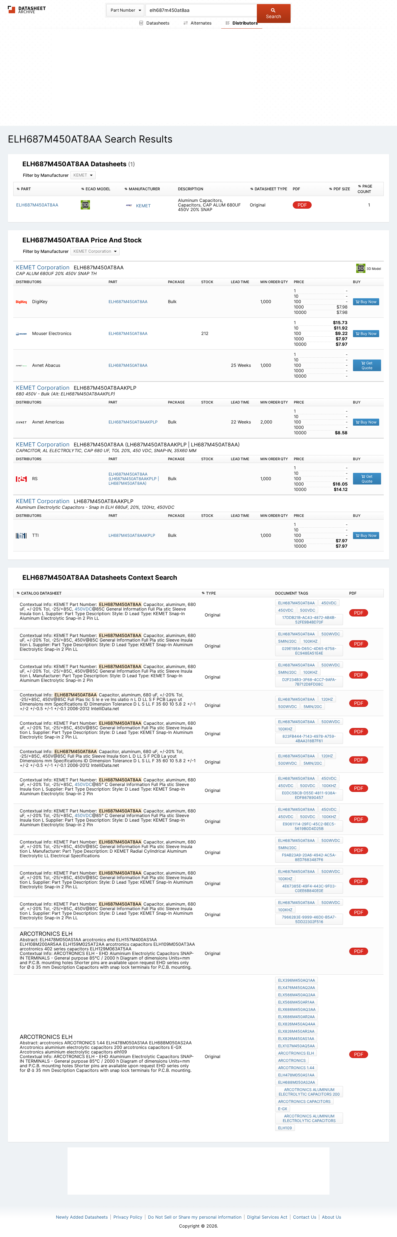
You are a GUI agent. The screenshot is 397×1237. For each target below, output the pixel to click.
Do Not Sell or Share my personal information (194, 1217)
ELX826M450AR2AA (296, 1031)
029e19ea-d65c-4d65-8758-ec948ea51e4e (309, 650)
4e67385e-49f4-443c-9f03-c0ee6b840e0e (309, 888)
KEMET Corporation (43, 267)
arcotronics (292, 1060)
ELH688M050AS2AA (296, 1082)
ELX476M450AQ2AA (296, 987)
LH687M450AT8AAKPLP (132, 535)
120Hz (327, 699)
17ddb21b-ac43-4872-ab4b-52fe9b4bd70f (309, 619)
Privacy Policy (127, 1217)
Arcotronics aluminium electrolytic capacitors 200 (309, 1091)
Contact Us (304, 1217)
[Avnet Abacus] (23, 365)
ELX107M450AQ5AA (296, 1045)
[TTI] (23, 535)
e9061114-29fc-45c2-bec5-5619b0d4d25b (309, 826)
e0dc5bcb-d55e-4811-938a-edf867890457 (309, 795)
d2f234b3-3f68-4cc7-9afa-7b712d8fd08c (309, 681)
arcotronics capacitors (304, 1101)
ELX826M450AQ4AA (296, 1024)
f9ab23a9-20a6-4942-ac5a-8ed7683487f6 (309, 857)
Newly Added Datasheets (82, 1217)
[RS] (23, 479)
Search (273, 16)
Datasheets (157, 23)
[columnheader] (46, 189)
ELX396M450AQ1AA (296, 980)
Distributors (244, 23)
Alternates (200, 23)
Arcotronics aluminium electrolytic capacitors (309, 1118)
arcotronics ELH (296, 1053)
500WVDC (330, 634)
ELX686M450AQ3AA (296, 1009)
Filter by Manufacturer (46, 175)
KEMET (143, 205)
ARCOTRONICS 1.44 (296, 1067)
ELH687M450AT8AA (128, 301)
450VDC (83, 609)
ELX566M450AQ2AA (296, 994)
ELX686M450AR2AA (296, 1016)
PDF (302, 205)
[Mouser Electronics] (23, 333)
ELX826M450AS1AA (296, 1038)
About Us (331, 1217)
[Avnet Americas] (23, 422)
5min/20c (287, 641)
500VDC (307, 610)
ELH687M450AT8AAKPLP (133, 422)
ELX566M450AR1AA (296, 1002)
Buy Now (367, 301)
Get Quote (367, 365)
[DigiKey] (23, 302)
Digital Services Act (267, 1217)
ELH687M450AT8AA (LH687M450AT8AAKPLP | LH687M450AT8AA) (134, 479)
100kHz (310, 641)
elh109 (285, 1128)
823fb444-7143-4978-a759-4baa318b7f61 (309, 738)
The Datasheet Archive (27, 9)
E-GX (282, 1108)
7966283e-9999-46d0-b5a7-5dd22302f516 (309, 919)
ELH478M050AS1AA (296, 1075)
